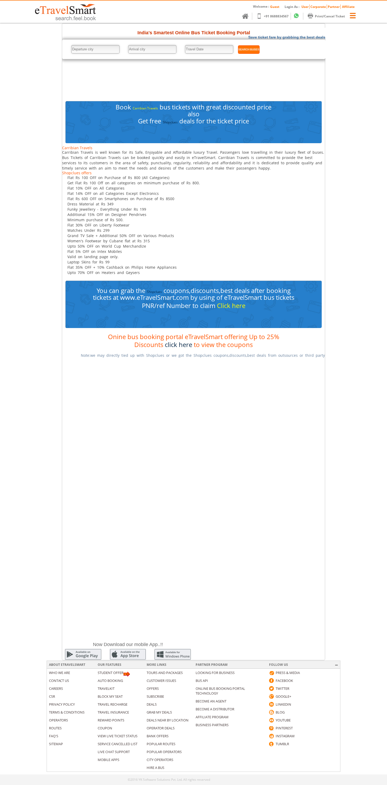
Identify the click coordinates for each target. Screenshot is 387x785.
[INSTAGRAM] (271, 736)
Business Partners (212, 725)
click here (178, 344)
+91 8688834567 (276, 16)
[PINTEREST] (271, 728)
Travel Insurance (113, 712)
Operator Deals (161, 728)
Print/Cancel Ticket (330, 16)
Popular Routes (161, 743)
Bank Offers (157, 736)
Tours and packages (165, 672)
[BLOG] (271, 712)
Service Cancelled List (117, 743)
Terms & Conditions (67, 712)
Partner (334, 6)
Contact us (59, 680)
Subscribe (155, 696)
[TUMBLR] (271, 743)
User (305, 6)
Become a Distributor (215, 709)
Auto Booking (110, 680)
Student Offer (110, 672)
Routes (55, 728)
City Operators (160, 759)
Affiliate (348, 6)
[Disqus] (193, 428)
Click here (231, 305)
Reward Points (111, 720)
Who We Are (59, 672)
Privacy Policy (62, 704)
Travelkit (106, 688)
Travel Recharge (112, 704)
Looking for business (215, 672)
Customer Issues (161, 680)
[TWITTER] (271, 688)
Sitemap (56, 743)
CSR (52, 696)
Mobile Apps (108, 759)
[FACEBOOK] (271, 680)
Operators (58, 720)
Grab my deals (159, 712)
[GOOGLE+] (271, 696)
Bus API (202, 680)
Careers (56, 688)
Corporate (318, 6)
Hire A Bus (155, 767)
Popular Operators (164, 751)
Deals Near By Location (167, 720)
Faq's (53, 736)
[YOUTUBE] (271, 720)
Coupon (105, 728)
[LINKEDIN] (271, 704)
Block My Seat (110, 696)
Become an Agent (211, 701)
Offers (153, 688)
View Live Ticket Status (117, 736)
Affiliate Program (212, 717)
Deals (152, 704)
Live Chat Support (114, 751)
